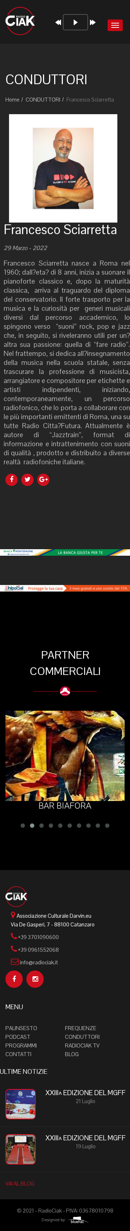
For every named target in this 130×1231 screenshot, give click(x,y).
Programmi (21, 1045)
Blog (72, 1054)
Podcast (17, 1036)
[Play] (75, 22)
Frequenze (80, 1028)
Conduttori (82, 1036)
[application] (77, 26)
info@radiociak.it (39, 962)
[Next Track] (93, 22)
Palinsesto (21, 1028)
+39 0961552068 (38, 949)
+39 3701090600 (38, 937)
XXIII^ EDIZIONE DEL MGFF (86, 1093)
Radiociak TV (82, 1045)
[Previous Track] (58, 22)
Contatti (18, 1054)
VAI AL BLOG (19, 1183)
